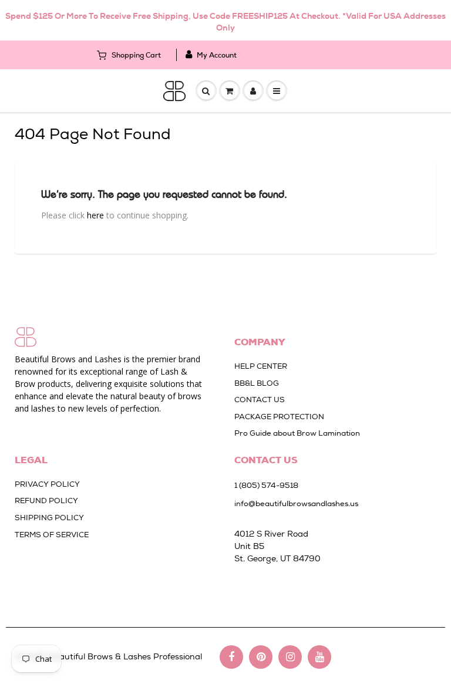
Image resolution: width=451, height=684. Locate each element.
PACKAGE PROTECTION (279, 417)
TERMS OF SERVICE (52, 535)
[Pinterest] (260, 657)
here (95, 215)
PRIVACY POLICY (47, 484)
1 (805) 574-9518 (266, 485)
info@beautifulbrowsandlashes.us (296, 503)
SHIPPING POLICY (49, 518)
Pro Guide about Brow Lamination (297, 433)
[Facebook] (231, 657)
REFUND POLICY (46, 501)
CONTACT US (259, 400)
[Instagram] (290, 657)
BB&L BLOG (256, 383)
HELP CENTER (260, 366)
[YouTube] (319, 657)
